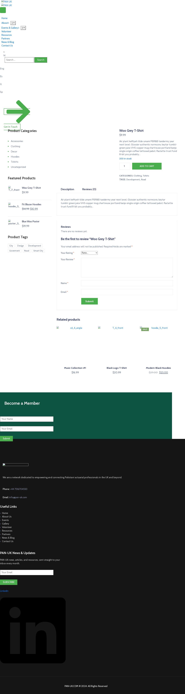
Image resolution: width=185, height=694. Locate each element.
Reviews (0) (89, 189)
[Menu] (23, 28)
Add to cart (147, 166)
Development (133, 179)
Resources (7, 530)
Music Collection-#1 (75, 367)
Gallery (5, 523)
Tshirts (146, 175)
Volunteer (7, 527)
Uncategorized (18, 167)
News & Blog (8, 537)
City (11, 246)
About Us (7, 516)
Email (64, 292)
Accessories (17, 141)
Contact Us (7, 45)
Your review (68, 259)
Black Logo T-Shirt (117, 367)
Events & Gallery (9, 27)
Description (67, 189)
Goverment (14, 251)
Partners (6, 534)
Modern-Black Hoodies (158, 367)
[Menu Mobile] (3, 10)
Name (64, 283)
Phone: (15, 489)
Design (20, 246)
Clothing (138, 175)
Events (5, 520)
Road (143, 179)
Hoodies (15, 156)
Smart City (38, 251)
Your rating (67, 253)
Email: (15, 497)
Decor (14, 151)
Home (5, 513)
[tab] (67, 189)
